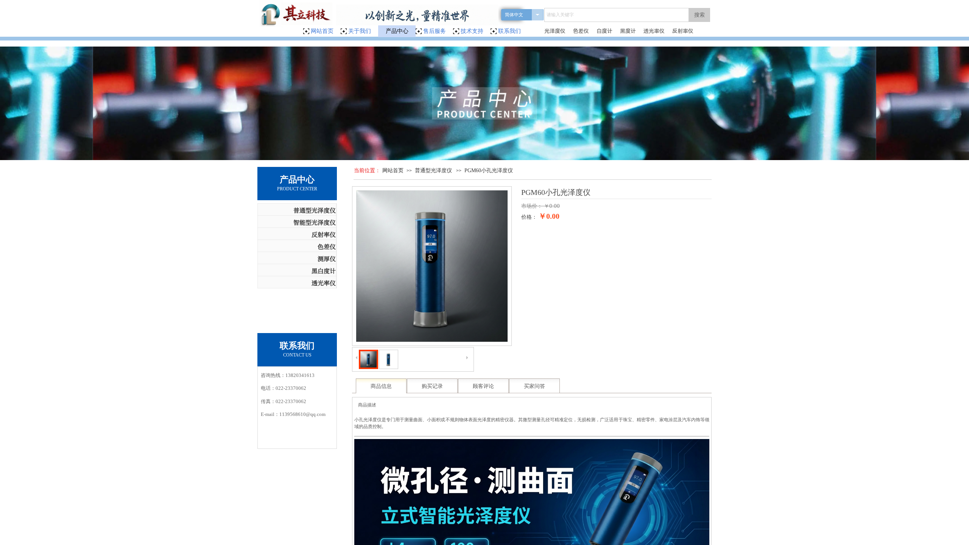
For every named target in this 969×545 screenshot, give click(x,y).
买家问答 (534, 386)
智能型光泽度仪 (314, 222)
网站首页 (392, 170)
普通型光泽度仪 (433, 170)
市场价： (531, 206)
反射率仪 (324, 234)
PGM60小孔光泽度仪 (488, 170)
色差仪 (327, 246)
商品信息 (381, 386)
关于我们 (359, 31)
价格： (529, 217)
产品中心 (397, 31)
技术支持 (472, 31)
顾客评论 (483, 386)
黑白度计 (324, 270)
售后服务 (434, 31)
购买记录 (432, 386)
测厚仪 (327, 258)
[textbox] (616, 15)
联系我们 (509, 31)
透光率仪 (324, 283)
